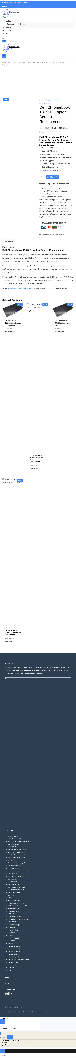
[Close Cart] (2, 1021)
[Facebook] (3, 7)
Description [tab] (9, 241)
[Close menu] (0, 1033)
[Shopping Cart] (3, 38)
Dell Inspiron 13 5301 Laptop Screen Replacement (13, 323)
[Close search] (2, 1051)
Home (4, 1037)
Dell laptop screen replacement (54, 234)
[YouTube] (11, 993)
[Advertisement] (38, 81)
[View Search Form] (4, 41)
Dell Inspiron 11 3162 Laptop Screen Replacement (13, 632)
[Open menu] (4, 56)
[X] (4, 7)
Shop (8, 33)
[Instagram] (6, 7)
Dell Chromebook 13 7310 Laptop (21, 288)
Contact (9, 30)
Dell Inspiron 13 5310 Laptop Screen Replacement (63, 323)
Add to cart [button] (13, 338)
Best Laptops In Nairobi (16, 24)
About (8, 27)
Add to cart (52, 177)
